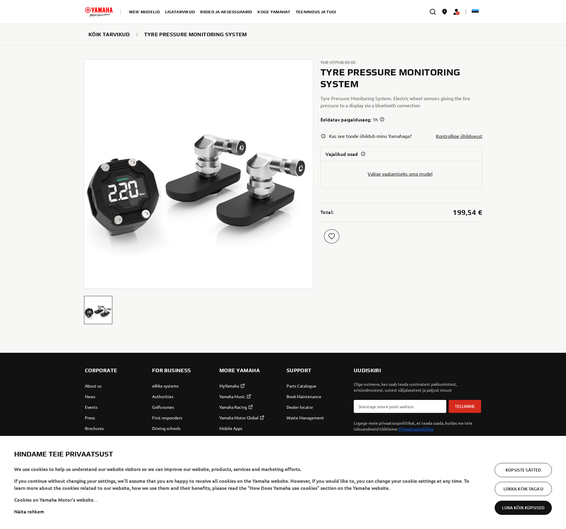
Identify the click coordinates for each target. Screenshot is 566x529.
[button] (98, 310)
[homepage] (99, 11)
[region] (283, 482)
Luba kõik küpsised (523, 507)
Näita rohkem (29, 511)
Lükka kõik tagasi (523, 489)
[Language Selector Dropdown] (475, 12)
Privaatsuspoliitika (416, 428)
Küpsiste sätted (523, 470)
